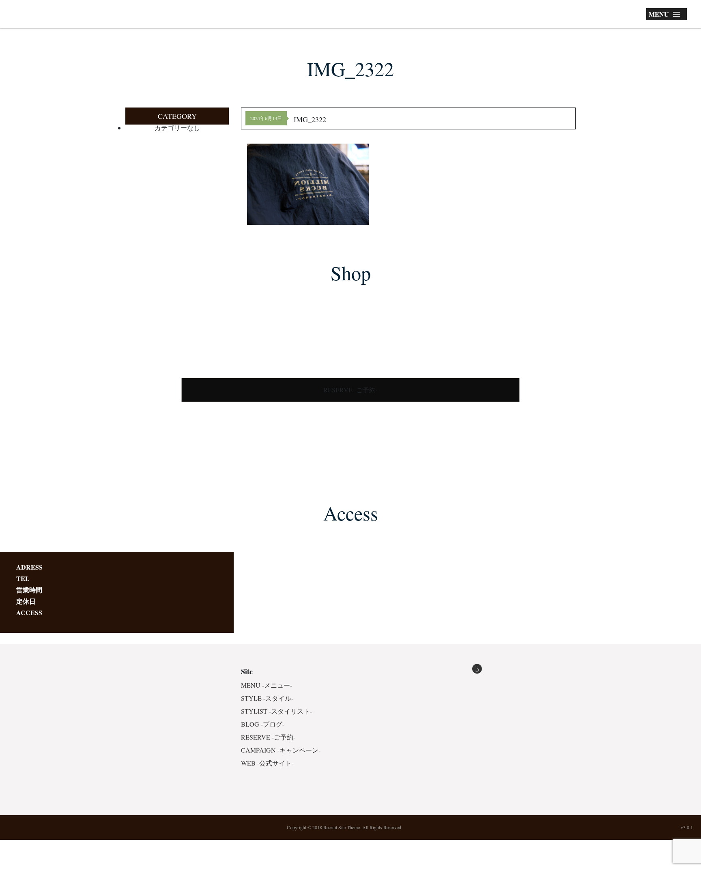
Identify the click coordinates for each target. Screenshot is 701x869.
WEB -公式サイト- (267, 763)
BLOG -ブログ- (262, 724)
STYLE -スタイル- (267, 698)
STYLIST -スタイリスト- (276, 711)
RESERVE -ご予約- (350, 389)
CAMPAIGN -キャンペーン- (280, 750)
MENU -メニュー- (266, 685)
